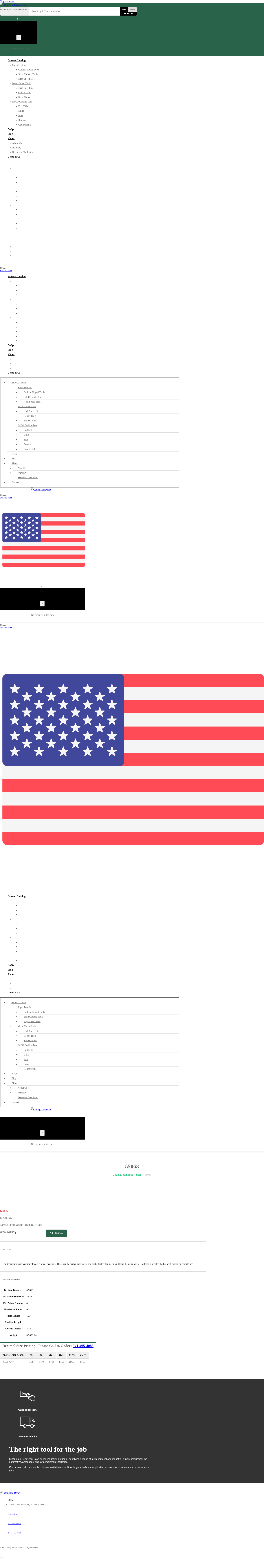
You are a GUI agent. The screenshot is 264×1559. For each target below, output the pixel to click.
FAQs (11, 129)
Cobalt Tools (24, 92)
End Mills (23, 106)
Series (132, 9)
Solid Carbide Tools (28, 74)
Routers (22, 120)
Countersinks (24, 124)
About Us (17, 143)
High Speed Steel (26, 78)
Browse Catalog (17, 60)
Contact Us (14, 156)
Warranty (16, 147)
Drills (21, 111)
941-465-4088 (83, 1346)
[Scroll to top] (1, 1557)
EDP (124, 9)
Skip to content (7, 1)
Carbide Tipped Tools (28, 69)
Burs (20, 115)
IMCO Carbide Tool (22, 101)
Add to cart (56, 1233)
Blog (10, 133)
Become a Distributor (22, 152)
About (11, 138)
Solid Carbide (25, 97)
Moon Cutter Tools (21, 83)
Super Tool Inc (19, 65)
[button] (18, 37)
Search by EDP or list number (14, 9)
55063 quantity (7, 1231)
